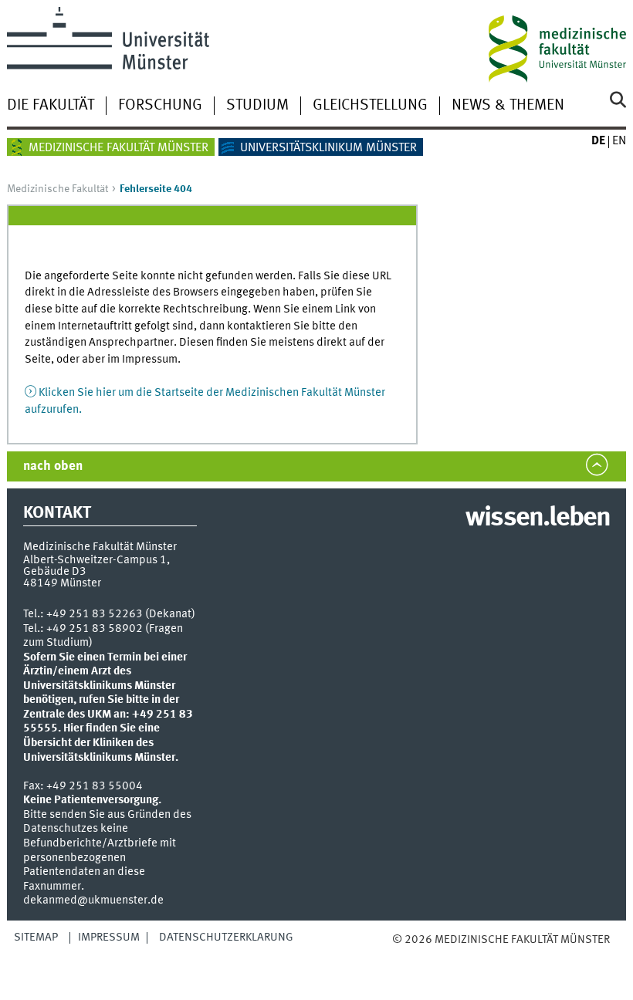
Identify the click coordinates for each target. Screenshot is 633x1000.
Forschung (160, 105)
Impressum (109, 937)
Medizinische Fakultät (57, 189)
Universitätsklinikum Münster (328, 148)
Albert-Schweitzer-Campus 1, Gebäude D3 (96, 566)
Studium (257, 105)
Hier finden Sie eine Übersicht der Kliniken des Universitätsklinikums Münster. (100, 742)
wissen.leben (537, 518)
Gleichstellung (370, 105)
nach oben (53, 466)
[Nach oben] (471, 954)
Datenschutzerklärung (226, 937)
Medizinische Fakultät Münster (118, 148)
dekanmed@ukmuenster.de (93, 900)
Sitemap (36, 937)
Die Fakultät (50, 105)
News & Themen (508, 105)
